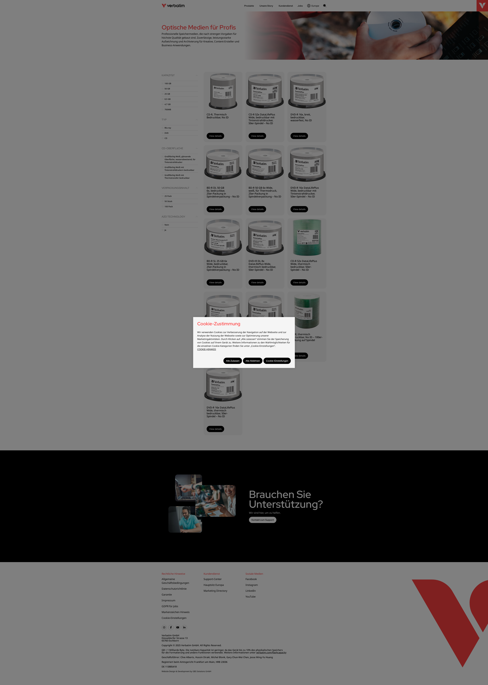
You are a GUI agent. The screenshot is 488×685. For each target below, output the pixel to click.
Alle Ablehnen (253, 360)
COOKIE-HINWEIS (206, 349)
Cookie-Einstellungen (277, 360)
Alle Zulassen (232, 360)
